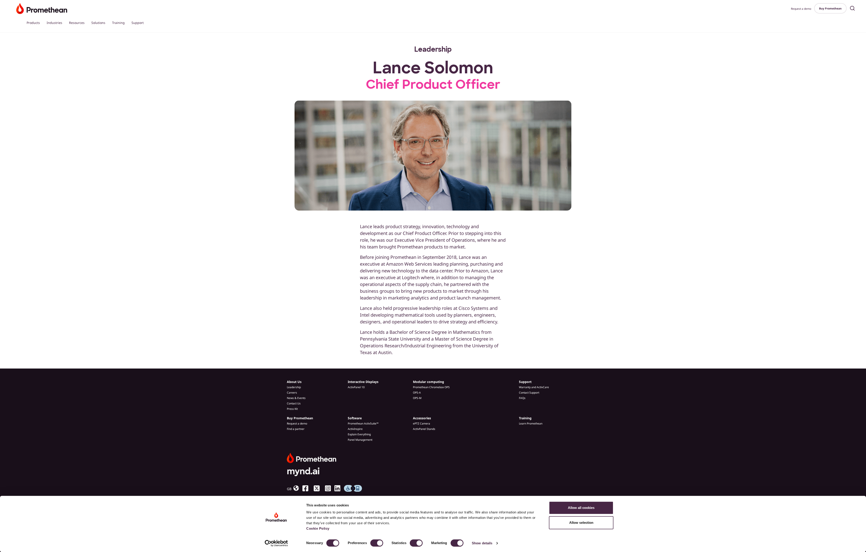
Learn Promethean (530, 423)
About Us (294, 382)
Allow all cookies (581, 508)
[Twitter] (318, 488)
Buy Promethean (830, 8)
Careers (292, 392)
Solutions (98, 23)
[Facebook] (307, 488)
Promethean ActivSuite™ (363, 423)
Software (355, 418)
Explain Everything (359, 434)
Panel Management (360, 440)
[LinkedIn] (339, 488)
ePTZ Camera (421, 423)
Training (118, 23)
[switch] (376, 543)
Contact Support (529, 392)
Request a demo (801, 9)
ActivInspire (355, 429)
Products (33, 23)
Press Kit (292, 409)
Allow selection (581, 522)
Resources (77, 23)
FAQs (522, 398)
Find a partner (295, 429)
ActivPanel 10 (356, 387)
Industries (54, 23)
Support (137, 23)
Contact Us (294, 403)
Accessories (422, 418)
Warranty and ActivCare (534, 387)
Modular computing (428, 382)
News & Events (296, 398)
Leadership (294, 387)
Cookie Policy (317, 528)
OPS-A (417, 392)
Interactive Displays (363, 382)
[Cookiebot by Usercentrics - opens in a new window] (276, 543)
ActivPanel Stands (424, 429)
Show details (482, 543)
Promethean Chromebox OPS (431, 387)
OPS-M (417, 398)
